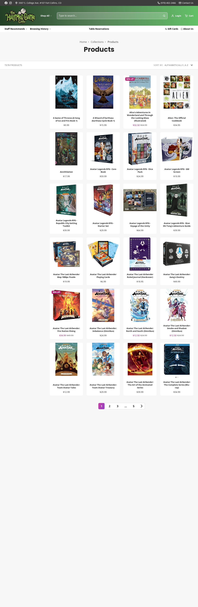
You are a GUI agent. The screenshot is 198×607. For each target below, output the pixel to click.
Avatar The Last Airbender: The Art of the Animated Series (140, 369)
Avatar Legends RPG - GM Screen (176, 156)
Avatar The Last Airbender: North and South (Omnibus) (140, 314)
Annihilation (66, 156)
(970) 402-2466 (168, 2)
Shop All (45, 15)
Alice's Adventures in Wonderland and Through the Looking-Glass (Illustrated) (140, 102)
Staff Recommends (15, 28)
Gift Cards (173, 28)
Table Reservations (99, 28)
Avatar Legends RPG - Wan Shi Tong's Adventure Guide (176, 209)
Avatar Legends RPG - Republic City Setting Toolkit (66, 209)
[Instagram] (10, 3)
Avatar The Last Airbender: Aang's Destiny (176, 261)
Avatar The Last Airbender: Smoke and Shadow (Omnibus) (176, 314)
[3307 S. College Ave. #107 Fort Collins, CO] (38, 3)
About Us (188, 28)
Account (176, 15)
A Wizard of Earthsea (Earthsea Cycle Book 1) (103, 102)
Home (83, 42)
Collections (97, 42)
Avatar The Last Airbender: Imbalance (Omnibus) (103, 314)
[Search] (164, 16)
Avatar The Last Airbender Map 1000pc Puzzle (66, 261)
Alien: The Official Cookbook (176, 102)
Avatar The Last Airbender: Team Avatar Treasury (103, 369)
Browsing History (39, 28)
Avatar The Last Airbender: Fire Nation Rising (66, 314)
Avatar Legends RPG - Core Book (103, 156)
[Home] (20, 16)
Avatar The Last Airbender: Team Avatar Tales (66, 369)
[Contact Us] (186, 3)
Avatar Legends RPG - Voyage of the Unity (140, 209)
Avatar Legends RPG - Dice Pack (140, 156)
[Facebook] (6, 3)
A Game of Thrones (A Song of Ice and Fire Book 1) (66, 102)
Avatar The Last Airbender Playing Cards (103, 261)
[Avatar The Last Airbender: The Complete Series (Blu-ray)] (168, 360)
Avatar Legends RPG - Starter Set (103, 209)
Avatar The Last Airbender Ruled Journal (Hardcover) (140, 261)
